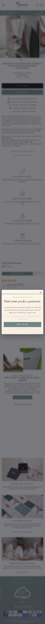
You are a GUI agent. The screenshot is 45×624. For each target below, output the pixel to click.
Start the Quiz (22, 324)
